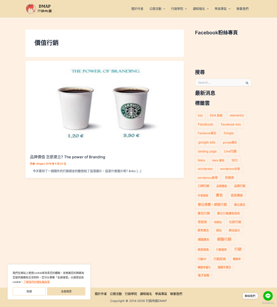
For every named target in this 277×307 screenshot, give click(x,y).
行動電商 (221, 249)
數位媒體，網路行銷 (212, 204)
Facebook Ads (231, 124)
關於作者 (101, 294)
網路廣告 (203, 239)
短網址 (218, 222)
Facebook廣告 (207, 133)
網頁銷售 (203, 249)
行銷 (238, 249)
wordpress (205, 169)
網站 (219, 230)
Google (229, 133)
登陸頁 (202, 222)
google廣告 (230, 142)
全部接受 (66, 291)
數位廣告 (240, 204)
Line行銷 (230, 151)
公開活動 (116, 294)
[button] (163, 8)
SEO (235, 160)
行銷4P (202, 259)
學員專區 (161, 294)
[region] (49, 281)
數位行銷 (204, 213)
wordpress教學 (208, 177)
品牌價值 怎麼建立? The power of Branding (67, 157)
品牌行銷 (239, 186)
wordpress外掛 (230, 169)
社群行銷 (235, 222)
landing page (207, 151)
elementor (237, 115)
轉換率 (237, 259)
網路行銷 (224, 239)
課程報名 (146, 294)
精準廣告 (203, 230)
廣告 (219, 195)
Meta (201, 160)
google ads (206, 142)
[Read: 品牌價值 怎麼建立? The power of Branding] (104, 105)
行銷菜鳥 (220, 259)
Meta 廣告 (218, 160)
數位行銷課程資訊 (228, 213)
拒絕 (29, 291)
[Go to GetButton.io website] (268, 303)
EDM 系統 (216, 115)
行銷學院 (131, 294)
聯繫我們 (176, 294)
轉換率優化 (204, 267)
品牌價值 (221, 186)
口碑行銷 (203, 186)
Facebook (205, 124)
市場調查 (203, 195)
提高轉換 (237, 195)
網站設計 (234, 230)
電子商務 (203, 275)
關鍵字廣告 (224, 267)
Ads (200, 115)
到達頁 (229, 177)
